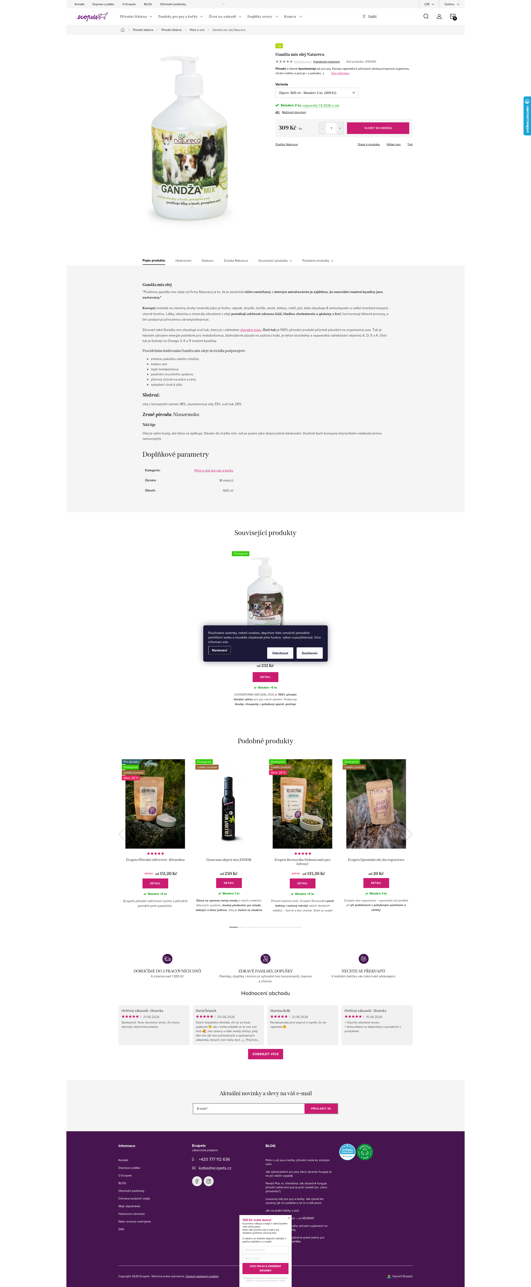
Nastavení (219, 650)
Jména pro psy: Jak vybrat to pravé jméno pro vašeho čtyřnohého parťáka (295, 1239)
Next (408, 834)
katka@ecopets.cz (215, 1168)
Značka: (286, 144)
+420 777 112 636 (214, 1159)
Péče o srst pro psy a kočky (213, 470)
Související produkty (273, 260)
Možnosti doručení (294, 112)
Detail (265, 677)
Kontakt (79, 4)
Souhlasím (310, 653)
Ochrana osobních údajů (134, 1198)
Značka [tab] (236, 260)
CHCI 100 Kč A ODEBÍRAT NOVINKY (265, 1268)
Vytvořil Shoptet (402, 1276)
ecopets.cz (197, 1181)
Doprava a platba (103, 4)
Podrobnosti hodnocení (326, 61)
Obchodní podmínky (173, 4)
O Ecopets (129, 4)
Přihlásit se (321, 1109)
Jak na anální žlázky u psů (282, 1210)
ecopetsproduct (209, 1181)
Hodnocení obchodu (265, 993)
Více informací (340, 73)
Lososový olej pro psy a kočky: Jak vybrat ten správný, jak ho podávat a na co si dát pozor (295, 1201)
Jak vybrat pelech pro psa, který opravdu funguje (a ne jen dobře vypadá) (298, 1174)
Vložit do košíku (378, 128)
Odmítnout (280, 653)
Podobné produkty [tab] (315, 260)
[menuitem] (136, 16)
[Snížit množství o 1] (322, 128)
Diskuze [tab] (207, 260)
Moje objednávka (129, 1206)
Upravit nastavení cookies (202, 1276)
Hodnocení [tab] (183, 260)
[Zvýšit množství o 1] (340, 128)
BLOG (148, 4)
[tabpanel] (155, 839)
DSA (121, 1229)
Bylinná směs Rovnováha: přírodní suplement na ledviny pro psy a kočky (296, 1228)
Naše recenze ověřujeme (134, 1221)
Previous (122, 834)
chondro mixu (250, 329)
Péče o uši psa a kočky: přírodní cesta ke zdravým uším (298, 1162)
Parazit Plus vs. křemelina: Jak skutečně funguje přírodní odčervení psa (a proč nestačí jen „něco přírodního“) (296, 1187)
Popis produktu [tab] (153, 260)
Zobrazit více (265, 1054)
